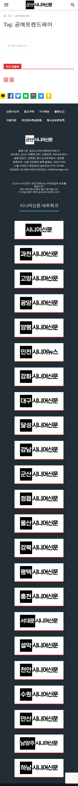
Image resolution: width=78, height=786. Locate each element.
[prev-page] (6, 79)
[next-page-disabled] (11, 79)
